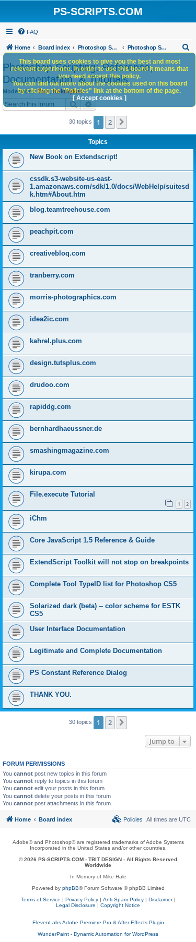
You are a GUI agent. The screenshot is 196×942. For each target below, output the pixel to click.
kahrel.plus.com (56, 341)
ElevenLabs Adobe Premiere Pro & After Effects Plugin (98, 922)
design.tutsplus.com (63, 363)
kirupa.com (48, 472)
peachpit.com (52, 231)
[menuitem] (27, 32)
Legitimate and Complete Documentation (96, 651)
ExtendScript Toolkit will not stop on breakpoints (109, 562)
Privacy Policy (81, 899)
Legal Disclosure (76, 905)
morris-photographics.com (73, 297)
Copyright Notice (120, 905)
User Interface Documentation (77, 629)
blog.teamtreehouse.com (70, 209)
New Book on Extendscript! (74, 157)
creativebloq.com (58, 253)
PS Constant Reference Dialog (78, 673)
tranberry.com (52, 275)
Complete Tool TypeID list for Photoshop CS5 (103, 584)
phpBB (70, 888)
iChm (38, 518)
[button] (122, 122)
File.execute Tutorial (62, 494)
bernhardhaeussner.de (66, 428)
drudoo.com (50, 385)
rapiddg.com (50, 406)
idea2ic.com (49, 319)
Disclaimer (160, 899)
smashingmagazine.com (69, 450)
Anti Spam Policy (123, 899)
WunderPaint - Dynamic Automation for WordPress (98, 934)
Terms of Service (41, 899)
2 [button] (110, 122)
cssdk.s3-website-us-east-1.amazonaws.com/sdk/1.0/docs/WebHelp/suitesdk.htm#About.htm (109, 186)
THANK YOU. (51, 694)
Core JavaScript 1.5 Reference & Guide (92, 540)
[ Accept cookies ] (99, 98)
